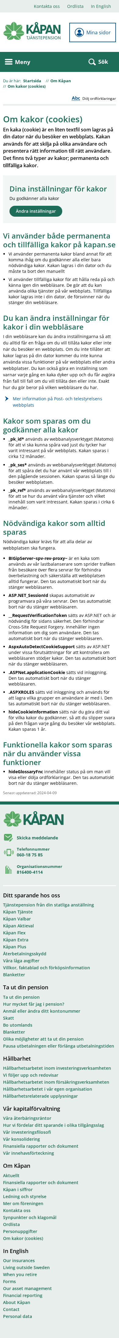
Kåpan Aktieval (18, 926)
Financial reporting (22, 1295)
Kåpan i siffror (18, 1189)
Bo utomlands (17, 1025)
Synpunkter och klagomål (29, 1217)
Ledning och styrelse (24, 1196)
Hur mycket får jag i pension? (33, 1004)
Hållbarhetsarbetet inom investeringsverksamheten (57, 1068)
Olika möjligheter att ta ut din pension (43, 1039)
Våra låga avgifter (21, 961)
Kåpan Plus (14, 947)
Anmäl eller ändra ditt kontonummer (41, 1011)
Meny (22, 62)
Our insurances (19, 1260)
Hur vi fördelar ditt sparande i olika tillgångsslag (53, 1125)
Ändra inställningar (36, 211)
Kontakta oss (47, 6)
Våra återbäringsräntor (27, 1118)
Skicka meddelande (37, 838)
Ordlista (75, 6)
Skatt (8, 1018)
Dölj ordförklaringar (99, 98)
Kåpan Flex (14, 933)
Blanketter (14, 974)
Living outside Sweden (26, 1267)
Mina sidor (98, 32)
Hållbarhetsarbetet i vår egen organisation (47, 1089)
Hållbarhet (17, 1058)
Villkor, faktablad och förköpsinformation (46, 967)
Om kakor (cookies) (26, 86)
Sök (103, 61)
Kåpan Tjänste (18, 912)
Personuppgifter (20, 1231)
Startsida (32, 80)
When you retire (20, 1274)
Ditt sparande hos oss (31, 895)
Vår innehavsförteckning (28, 1153)
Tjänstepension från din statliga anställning (48, 905)
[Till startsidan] (32, 31)
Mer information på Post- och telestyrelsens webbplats (57, 402)
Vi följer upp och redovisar (30, 1075)
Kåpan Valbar (17, 919)
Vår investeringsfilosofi (27, 1132)
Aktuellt (11, 1175)
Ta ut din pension (25, 987)
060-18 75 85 (30, 855)
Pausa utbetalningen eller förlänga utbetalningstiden (58, 1046)
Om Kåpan (60, 80)
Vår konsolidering (21, 1139)
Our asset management (27, 1288)
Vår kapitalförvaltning (31, 1108)
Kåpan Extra (15, 940)
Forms (9, 1281)
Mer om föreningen (23, 1203)
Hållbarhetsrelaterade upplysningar (40, 1096)
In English (101, 6)
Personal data (17, 1316)
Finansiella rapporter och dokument (40, 1146)
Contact (11, 1309)
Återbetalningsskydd (24, 954)
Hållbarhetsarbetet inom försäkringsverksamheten (56, 1082)
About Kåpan (16, 1302)
